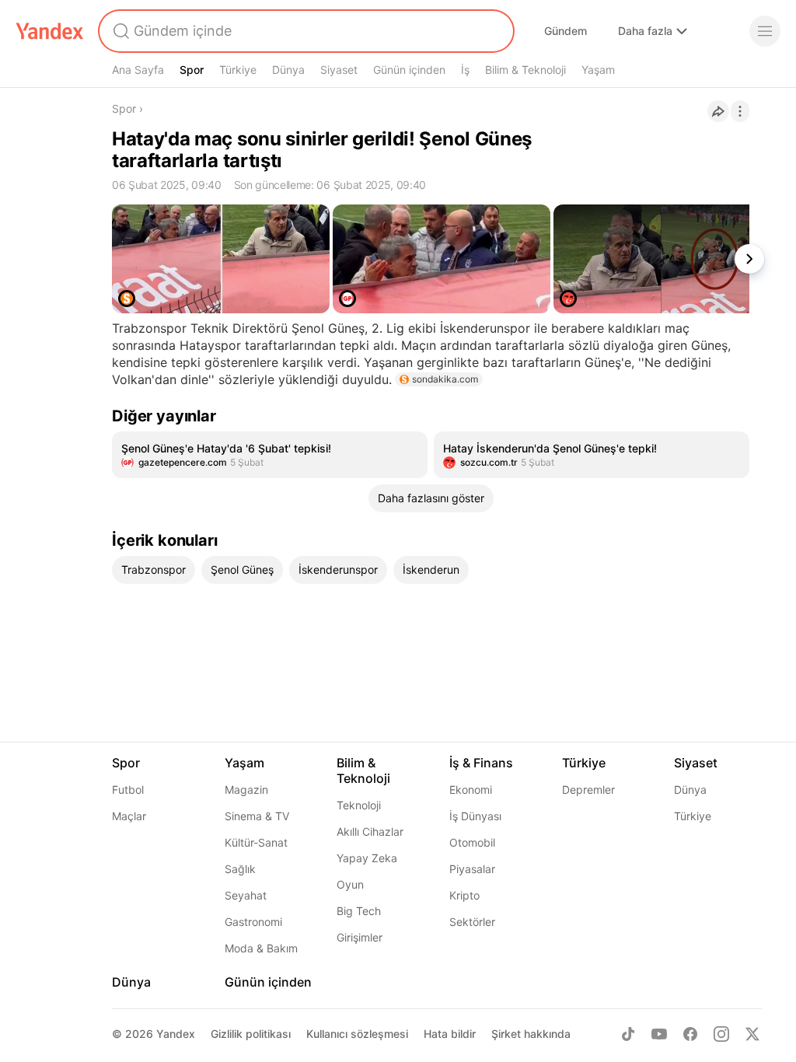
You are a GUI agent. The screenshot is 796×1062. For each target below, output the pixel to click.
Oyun (350, 884)
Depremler (588, 789)
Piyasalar (472, 868)
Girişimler (359, 937)
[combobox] (305, 31)
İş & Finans (481, 762)
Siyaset (339, 69)
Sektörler (472, 921)
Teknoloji (359, 805)
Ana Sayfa (138, 69)
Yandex (175, 1033)
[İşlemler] (740, 111)
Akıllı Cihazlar (370, 831)
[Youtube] (659, 1034)
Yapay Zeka (367, 858)
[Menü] (764, 31)
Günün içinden (409, 69)
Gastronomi (253, 921)
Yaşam (598, 69)
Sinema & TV (257, 816)
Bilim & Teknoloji (525, 69)
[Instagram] (721, 1034)
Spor (192, 69)
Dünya (288, 69)
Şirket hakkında (531, 1033)
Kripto (464, 895)
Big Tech (359, 910)
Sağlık (240, 868)
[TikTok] (628, 1034)
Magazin (246, 789)
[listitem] (270, 454)
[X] (752, 1034)
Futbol (128, 789)
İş (465, 69)
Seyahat (246, 895)
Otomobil (472, 842)
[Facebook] (690, 1034)
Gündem (565, 30)
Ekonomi (470, 789)
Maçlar (129, 816)
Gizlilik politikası (251, 1033)
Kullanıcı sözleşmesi (357, 1033)
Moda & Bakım (261, 948)
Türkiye (238, 69)
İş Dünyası (475, 816)
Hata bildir (450, 1033)
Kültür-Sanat (256, 842)
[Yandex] (50, 31)
